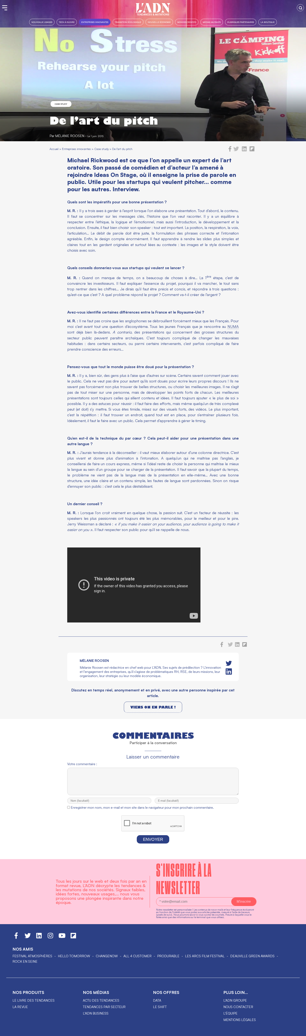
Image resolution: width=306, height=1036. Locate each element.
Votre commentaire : (82, 764)
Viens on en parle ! (153, 707)
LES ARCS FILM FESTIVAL (205, 956)
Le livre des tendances (33, 1000)
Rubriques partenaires (240, 22)
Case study (61, 104)
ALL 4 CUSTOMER (137, 956)
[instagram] (50, 937)
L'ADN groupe (235, 1000)
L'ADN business (95, 1013)
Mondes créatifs (186, 22)
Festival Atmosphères (32, 956)
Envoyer (153, 839)
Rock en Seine (24, 961)
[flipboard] (252, 150)
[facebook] (230, 150)
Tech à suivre (67, 22)
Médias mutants (212, 22)
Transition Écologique (128, 22)
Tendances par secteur (104, 1007)
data (157, 1000)
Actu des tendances (101, 1000)
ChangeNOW (107, 956)
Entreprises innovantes (94, 22)
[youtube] (62, 937)
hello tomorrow (74, 956)
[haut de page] (299, 1031)
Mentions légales (239, 1020)
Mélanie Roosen (69, 136)
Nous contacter (238, 1007)
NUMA (233, 326)
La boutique (268, 22)
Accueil (54, 149)
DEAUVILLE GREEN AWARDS (252, 956)
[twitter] (236, 150)
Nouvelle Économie (159, 22)
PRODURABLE (168, 956)
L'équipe (230, 1013)
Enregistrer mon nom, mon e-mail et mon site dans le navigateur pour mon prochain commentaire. (142, 807)
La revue (20, 1007)
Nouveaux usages (41, 22)
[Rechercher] (300, 7)
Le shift (160, 1007)
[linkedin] (244, 150)
